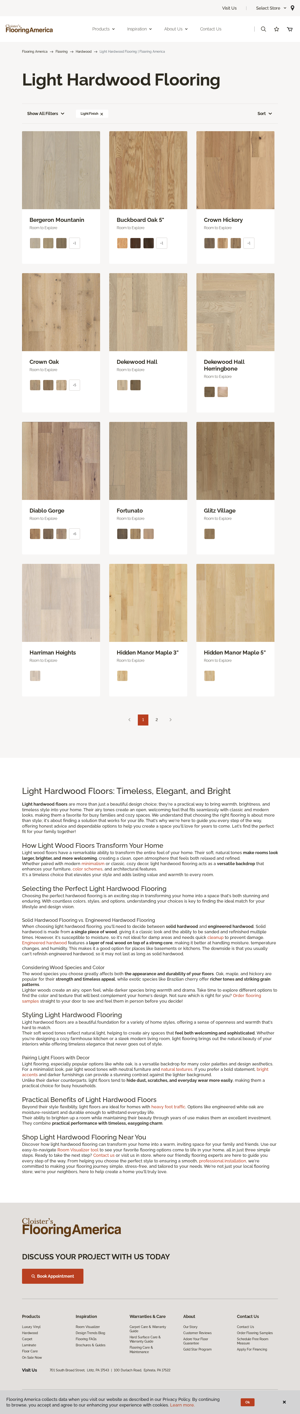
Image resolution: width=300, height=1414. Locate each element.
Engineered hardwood (44, 942)
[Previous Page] (129, 720)
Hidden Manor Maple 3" (148, 652)
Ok (247, 1402)
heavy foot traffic (168, 1106)
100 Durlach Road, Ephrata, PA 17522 (142, 1370)
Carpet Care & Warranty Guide (148, 1329)
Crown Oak (44, 362)
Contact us (104, 1155)
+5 (74, 385)
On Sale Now (32, 1357)
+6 (74, 534)
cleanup (215, 937)
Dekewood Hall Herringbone (224, 365)
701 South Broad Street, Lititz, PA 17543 (79, 1370)
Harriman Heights (53, 652)
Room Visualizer (88, 1327)
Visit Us (229, 8)
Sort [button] (262, 113)
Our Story (190, 1327)
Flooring (62, 51)
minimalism (93, 863)
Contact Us (210, 28)
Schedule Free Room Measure (252, 1341)
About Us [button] (173, 28)
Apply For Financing (252, 1349)
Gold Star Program (197, 1349)
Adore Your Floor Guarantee (195, 1341)
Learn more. (182, 1405)
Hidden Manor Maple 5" (235, 652)
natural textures (176, 1069)
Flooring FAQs (86, 1339)
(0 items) (289, 29)
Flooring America (35, 51)
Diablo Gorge (47, 510)
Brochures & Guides (90, 1345)
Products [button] (101, 28)
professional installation (222, 1160)
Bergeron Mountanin (57, 220)
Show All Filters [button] (42, 113)
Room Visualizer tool (77, 1149)
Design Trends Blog (90, 1333)
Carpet (27, 1339)
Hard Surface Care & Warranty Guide (145, 1339)
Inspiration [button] (137, 28)
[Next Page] (170, 720)
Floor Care (30, 1351)
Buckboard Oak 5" (140, 220)
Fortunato (130, 510)
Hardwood (84, 51)
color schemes (87, 869)
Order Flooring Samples (255, 1333)
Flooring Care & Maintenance (141, 1350)
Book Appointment (55, 1276)
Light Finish (89, 113)
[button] (271, 8)
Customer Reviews (197, 1333)
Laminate (29, 1345)
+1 (74, 243)
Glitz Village (220, 510)
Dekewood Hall (137, 362)
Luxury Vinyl (31, 1327)
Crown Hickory (223, 220)
